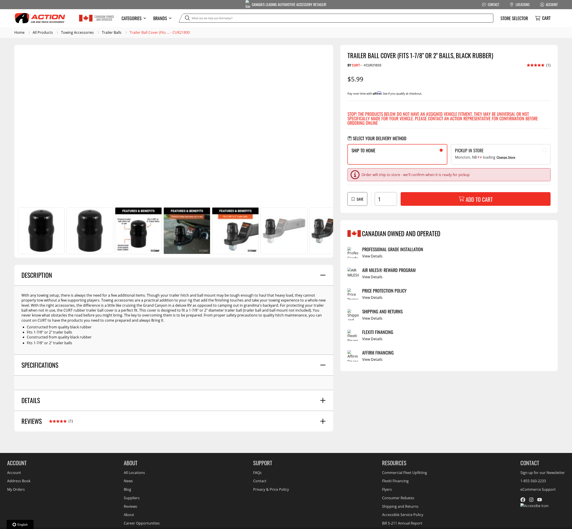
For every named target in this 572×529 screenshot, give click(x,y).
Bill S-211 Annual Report (402, 523)
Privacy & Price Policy (271, 489)
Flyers (387, 489)
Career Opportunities (142, 523)
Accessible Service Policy (402, 514)
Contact (259, 480)
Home (19, 32)
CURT (356, 65)
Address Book (18, 480)
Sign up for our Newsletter (542, 472)
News (128, 480)
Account (14, 472)
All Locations (134, 472)
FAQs (257, 472)
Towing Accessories (77, 32)
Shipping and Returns (400, 506)
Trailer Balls (112, 32)
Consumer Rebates (398, 497)
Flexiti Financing (395, 480)
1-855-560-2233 (533, 480)
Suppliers (132, 497)
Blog (127, 489)
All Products (43, 32)
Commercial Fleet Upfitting (404, 472)
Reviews (130, 506)
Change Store (505, 157)
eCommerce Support (538, 489)
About (129, 514)
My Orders (16, 489)
